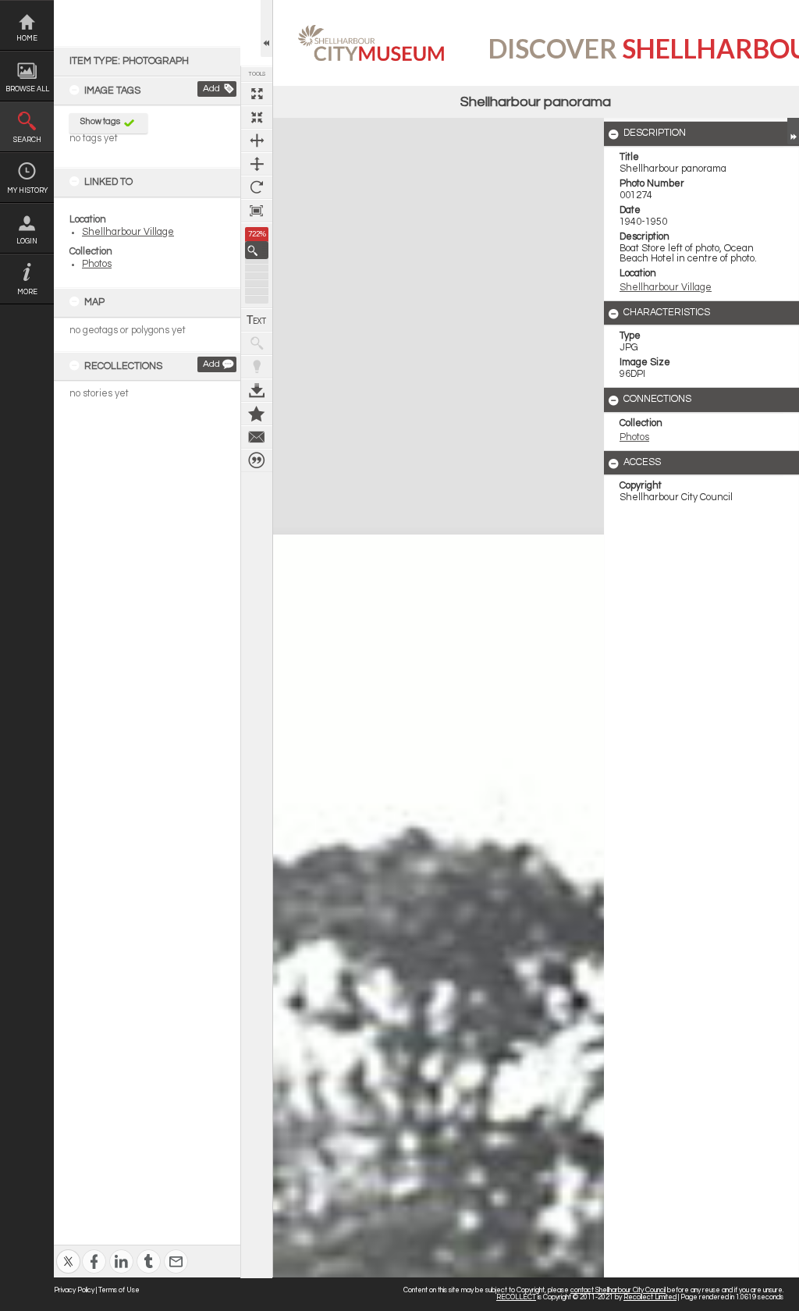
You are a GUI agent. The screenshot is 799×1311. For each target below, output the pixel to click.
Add (211, 88)
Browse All (27, 89)
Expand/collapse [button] (793, 131)
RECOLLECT (516, 1297)
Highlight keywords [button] (256, 366)
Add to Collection (256, 413)
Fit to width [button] (256, 140)
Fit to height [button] (256, 164)
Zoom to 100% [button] (256, 210)
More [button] (27, 292)
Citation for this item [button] (256, 460)
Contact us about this (256, 437)
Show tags (100, 121)
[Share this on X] (68, 1251)
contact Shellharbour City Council (618, 1290)
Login (26, 241)
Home (26, 38)
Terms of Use (119, 1290)
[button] (256, 250)
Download (256, 390)
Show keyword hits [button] (256, 343)
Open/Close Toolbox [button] (266, 28)
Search (27, 140)
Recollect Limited (649, 1297)
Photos (97, 264)
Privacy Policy (74, 1290)
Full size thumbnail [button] (256, 93)
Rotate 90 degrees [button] (256, 187)
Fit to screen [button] (256, 117)
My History (27, 190)
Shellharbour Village (128, 232)
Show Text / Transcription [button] (256, 320)
